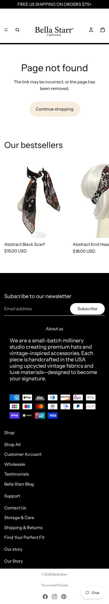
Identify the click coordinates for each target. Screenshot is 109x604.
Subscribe (87, 308)
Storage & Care (19, 517)
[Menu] (6, 30)
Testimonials (16, 474)
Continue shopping (55, 109)
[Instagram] (54, 596)
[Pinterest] (64, 596)
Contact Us (15, 507)
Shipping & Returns (23, 527)
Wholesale (14, 464)
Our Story (13, 561)
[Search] (17, 30)
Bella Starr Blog (19, 484)
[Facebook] (45, 596)
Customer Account (23, 454)
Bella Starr (60, 574)
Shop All (12, 444)
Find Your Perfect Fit (24, 537)
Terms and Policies (54, 585)
